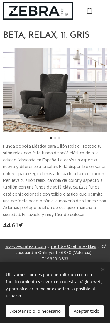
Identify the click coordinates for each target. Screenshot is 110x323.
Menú (101, 11)
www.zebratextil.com (25, 246)
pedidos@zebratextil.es (73, 246)
